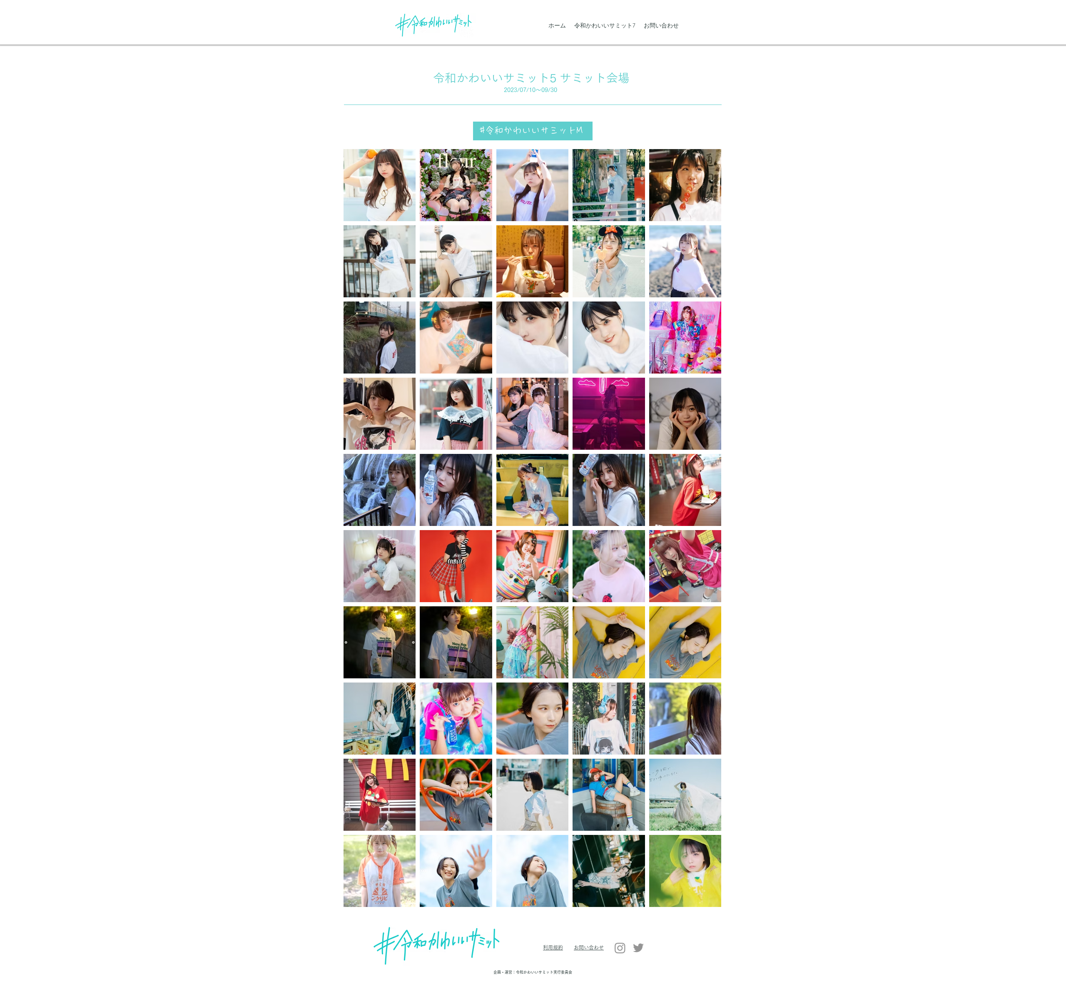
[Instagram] (620, 948)
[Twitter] (638, 948)
